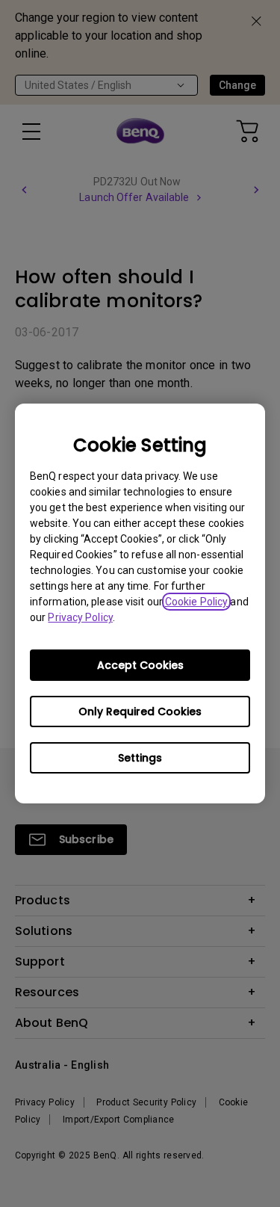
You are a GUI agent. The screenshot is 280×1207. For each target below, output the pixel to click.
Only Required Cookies (140, 711)
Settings (140, 757)
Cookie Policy (196, 602)
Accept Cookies (140, 665)
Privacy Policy (80, 617)
